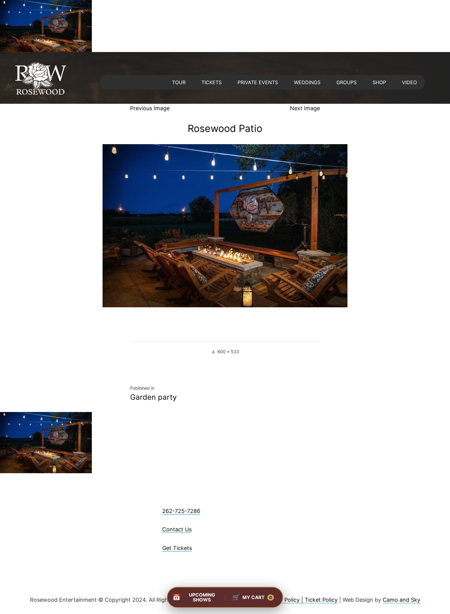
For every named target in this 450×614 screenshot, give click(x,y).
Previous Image (150, 108)
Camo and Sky (401, 600)
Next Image (305, 108)
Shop (379, 82)
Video (409, 82)
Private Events (258, 82)
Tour (179, 82)
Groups (346, 82)
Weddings (307, 82)
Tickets (211, 82)
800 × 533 (228, 351)
